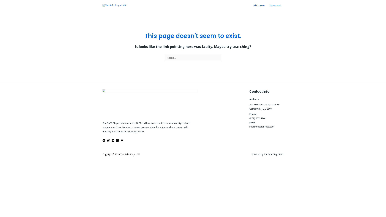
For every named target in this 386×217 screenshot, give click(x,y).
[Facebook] (104, 140)
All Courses (259, 5)
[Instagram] (117, 140)
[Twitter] (108, 140)
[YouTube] (122, 140)
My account (275, 5)
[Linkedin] (113, 140)
